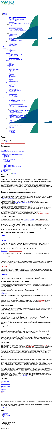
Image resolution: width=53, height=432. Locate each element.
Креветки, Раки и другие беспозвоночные (19, 110)
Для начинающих (13, 94)
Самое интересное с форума (15, 40)
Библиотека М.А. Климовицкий (16, 19)
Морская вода (12, 87)
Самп (10, 80)
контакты (5, 133)
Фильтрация (12, 91)
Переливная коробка (5, 386)
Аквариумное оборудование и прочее (18, 106)
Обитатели (8, 49)
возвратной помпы (29, 219)
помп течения (32, 226)
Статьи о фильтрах (13, 44)
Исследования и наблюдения (15, 28)
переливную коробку (29, 220)
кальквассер (20, 271)
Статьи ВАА (12, 43)
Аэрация (11, 71)
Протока (11, 79)
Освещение (11, 75)
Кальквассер (4, 251)
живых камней (26, 375)
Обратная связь (6, 415)
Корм (7, 60)
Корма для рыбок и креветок (15, 116)
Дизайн (10, 105)
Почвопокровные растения (15, 59)
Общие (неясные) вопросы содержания (18, 100)
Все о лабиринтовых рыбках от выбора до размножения (22, 23)
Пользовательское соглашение (10, 416)
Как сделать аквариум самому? (16, 29)
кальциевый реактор (15, 251)
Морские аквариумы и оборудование (17, 115)
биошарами (3, 263)
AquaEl (10, 121)
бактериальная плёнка (7, 198)
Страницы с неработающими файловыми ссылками (13, 143)
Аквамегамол (12, 132)
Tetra (10, 123)
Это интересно (12, 45)
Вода (10, 85)
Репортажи (11, 39)
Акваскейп (11, 18)
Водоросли (11, 86)
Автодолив (4, 266)
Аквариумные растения (14, 114)
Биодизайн (11, 127)
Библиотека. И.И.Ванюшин (15, 20)
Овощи (10, 63)
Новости (11, 35)
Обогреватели (12, 74)
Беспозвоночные (13, 50)
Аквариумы (11, 70)
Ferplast (10, 120)
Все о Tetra (11, 22)
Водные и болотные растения (16, 104)
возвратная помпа (19, 328)
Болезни (11, 102)
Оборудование (9, 65)
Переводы (11, 36)
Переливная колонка (5, 384)
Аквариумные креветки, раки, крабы (17, 17)
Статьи (5, 14)
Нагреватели (4, 274)
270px (2, 382)
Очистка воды (12, 76)
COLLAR (11, 126)
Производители (12, 77)
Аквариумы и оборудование (15, 112)
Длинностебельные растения (15, 54)
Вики (4, 48)
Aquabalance (12, 122)
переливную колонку (41, 220)
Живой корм (12, 61)
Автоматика (12, 68)
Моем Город (12, 130)
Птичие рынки (12, 38)
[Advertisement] (26, 8)
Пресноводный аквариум (15, 90)
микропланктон (41, 300)
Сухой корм (11, 64)
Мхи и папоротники (13, 56)
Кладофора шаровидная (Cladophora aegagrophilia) (20, 30)
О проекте (5, 413)
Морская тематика (13, 34)
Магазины (5, 46)
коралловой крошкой (13, 263)
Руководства (9, 92)
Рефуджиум (4, 293)
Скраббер (3, 235)
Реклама (5, 414)
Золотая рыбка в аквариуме (15, 27)
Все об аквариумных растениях (16, 25)
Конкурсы (11, 32)
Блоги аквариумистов (14, 107)
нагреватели (28, 202)
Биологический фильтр (8, 258)
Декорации (11, 73)
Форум (5, 97)
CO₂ (10, 66)
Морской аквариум (13, 89)
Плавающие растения (14, 58)
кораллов (41, 301)
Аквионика (11, 131)
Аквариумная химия (13, 69)
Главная (5, 13)
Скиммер (3, 240)
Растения (8, 53)
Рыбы (10, 51)
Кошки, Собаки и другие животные (17, 117)
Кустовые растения (13, 55)
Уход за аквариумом (13, 96)
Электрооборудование (14, 81)
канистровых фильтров (43, 213)
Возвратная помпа (5, 381)
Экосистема (9, 82)
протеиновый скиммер (19, 202)
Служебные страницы (8, 407)
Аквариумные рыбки (14, 101)
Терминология (12, 95)
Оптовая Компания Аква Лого (16, 125)
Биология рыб (12, 84)
